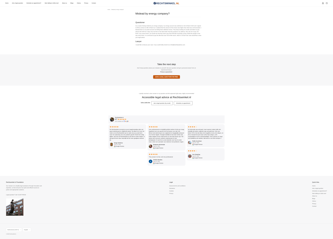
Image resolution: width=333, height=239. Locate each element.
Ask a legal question (17, 3)
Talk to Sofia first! (145, 102)
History (79, 3)
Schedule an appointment (183, 103)
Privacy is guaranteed (166, 72)
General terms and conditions (177, 186)
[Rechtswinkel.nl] (166, 3)
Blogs (71, 3)
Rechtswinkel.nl (12, 233)
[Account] (322, 3)
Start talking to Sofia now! (52, 3)
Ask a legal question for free (166, 77)
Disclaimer (172, 188)
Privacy (86, 3)
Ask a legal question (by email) (162, 103)
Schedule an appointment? (33, 3)
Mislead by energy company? (117, 9)
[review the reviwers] (115, 146)
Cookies (171, 191)
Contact (94, 3)
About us (64, 3)
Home (6, 3)
